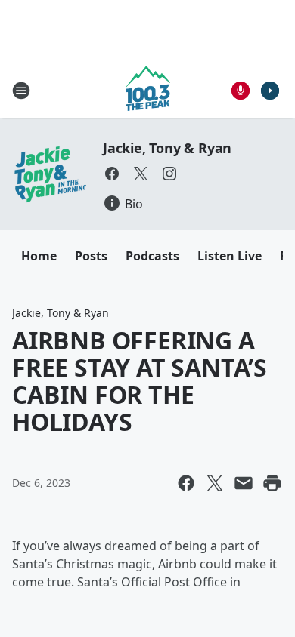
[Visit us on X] (141, 174)
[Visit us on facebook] (112, 174)
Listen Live (229, 256)
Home (39, 256)
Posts (91, 256)
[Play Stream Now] (270, 91)
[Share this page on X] (214, 483)
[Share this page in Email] (243, 483)
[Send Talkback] (240, 91)
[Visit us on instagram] (169, 174)
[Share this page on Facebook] (186, 483)
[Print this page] (272, 483)
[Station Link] (148, 90)
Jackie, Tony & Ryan (167, 148)
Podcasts (152, 256)
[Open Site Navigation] (21, 91)
